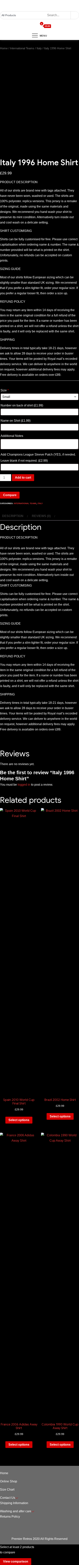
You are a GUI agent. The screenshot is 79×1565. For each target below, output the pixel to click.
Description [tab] (12, 516)
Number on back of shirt (22, 405)
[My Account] (29, 26)
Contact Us (7, 1497)
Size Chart (7, 1489)
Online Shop (8, 1481)
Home (4, 48)
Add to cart (23, 477)
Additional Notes (12, 435)
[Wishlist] (33, 26)
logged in (24, 784)
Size (5, 390)
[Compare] (36, 26)
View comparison (15, 1561)
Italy (39, 48)
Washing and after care (15, 1511)
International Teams (22, 48)
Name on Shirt (15, 420)
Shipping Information (14, 1503)
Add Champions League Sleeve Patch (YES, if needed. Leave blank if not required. (38, 457)
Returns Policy (10, 1516)
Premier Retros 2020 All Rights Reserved (39, 1538)
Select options (18, 1120)
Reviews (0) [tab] (41, 516)
